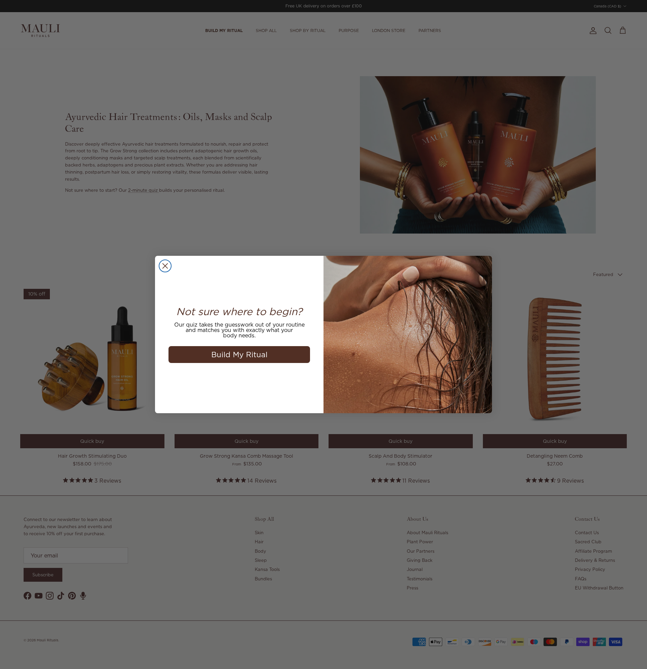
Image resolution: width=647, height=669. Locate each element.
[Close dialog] (165, 266)
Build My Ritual (239, 354)
